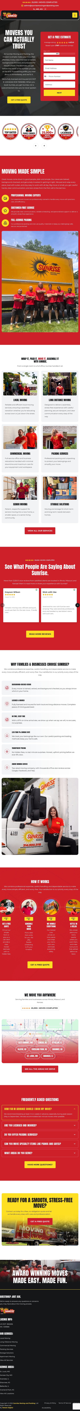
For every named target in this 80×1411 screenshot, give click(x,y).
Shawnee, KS (57, 1049)
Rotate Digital (7, 1408)
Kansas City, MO (42, 1035)
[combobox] (46, 76)
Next (59, 93)
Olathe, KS (22, 1049)
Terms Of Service (65, 1403)
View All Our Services (40, 531)
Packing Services (6, 1349)
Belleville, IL (36, 1029)
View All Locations (7, 1393)
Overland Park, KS (39, 1049)
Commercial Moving (8, 1346)
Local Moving (5, 1338)
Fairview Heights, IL (22, 1035)
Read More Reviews (40, 634)
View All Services (6, 1360)
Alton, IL (22, 1029)
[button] (35, 145)
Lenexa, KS (42, 1042)
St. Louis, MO (32, 1056)
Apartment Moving (7, 1357)
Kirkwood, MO (60, 1035)
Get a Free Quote (40, 965)
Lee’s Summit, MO (25, 1042)
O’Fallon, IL (57, 1042)
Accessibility (46, 1408)
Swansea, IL (48, 1056)
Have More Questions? (40, 1165)
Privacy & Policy (50, 1403)
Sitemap (76, 1403)
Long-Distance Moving (9, 1342)
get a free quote (19, 100)
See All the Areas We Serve (40, 1069)
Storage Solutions (6, 1353)
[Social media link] (45, 9)
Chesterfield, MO (54, 1029)
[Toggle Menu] (74, 15)
